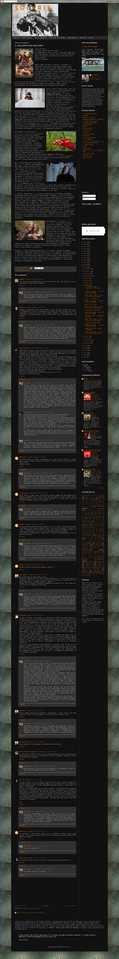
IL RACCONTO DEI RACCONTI (92, 310)
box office (98, 506)
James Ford (22, 457)
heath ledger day (97, 523)
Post (85, 196)
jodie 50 (87, 526)
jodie (102, 524)
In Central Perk (89, 413)
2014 (85, 346)
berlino (96, 501)
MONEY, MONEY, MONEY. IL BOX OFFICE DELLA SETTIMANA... (93, 296)
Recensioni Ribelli (89, 469)
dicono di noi (97, 515)
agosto (87, 278)
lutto (93, 529)
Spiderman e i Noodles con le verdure (95, 434)
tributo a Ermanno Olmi (89, 555)
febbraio (88, 341)
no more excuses (99, 533)
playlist (85, 545)
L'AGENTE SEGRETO (88, 145)
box (89, 506)
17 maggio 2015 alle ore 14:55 (35, 457)
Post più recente (20, 905)
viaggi (100, 574)
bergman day (87, 501)
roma (83, 553)
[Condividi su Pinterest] (43, 268)
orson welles (90, 538)
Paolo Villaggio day (96, 540)
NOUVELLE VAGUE (87, 155)
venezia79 (85, 571)
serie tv (90, 553)
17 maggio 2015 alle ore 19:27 (43, 292)
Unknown (21, 524)
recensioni (27, 270)
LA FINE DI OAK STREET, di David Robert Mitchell (96, 472)
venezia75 (88, 567)
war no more (85, 575)
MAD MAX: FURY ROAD (90, 304)
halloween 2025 (86, 523)
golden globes (86, 521)
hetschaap (22, 615)
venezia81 (85, 572)
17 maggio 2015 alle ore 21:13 (43, 412)
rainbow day (97, 548)
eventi (90, 518)
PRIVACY (91, 37)
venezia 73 (89, 566)
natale (83, 533)
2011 (85, 352)
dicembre (88, 269)
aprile (87, 336)
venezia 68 (100, 561)
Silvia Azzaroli (24, 348)
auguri (94, 499)
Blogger (67, 947)
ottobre (87, 273)
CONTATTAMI (83, 37)
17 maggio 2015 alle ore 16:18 (37, 493)
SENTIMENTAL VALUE (88, 153)
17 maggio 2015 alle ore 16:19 (33, 524)
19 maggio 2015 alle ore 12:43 (36, 831)
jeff (20, 780)
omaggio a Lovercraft (88, 537)
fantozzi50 (98, 518)
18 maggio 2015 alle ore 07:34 (35, 615)
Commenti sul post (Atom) (31, 908)
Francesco (84, 519)
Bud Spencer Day (93, 508)
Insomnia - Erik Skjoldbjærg (93, 380)
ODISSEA (85, 115)
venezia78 (96, 569)
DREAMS (85, 126)
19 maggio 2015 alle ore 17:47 (43, 846)
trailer (99, 553)
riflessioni (85, 551)
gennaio (87, 343)
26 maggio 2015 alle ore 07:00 (43, 869)
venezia (91, 561)
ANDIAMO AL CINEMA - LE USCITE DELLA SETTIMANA (94, 292)
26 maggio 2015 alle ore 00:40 (36, 858)
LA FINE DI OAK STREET (89, 46)
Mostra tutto (101, 488)
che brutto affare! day (91, 510)
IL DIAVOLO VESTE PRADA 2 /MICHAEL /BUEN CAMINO (91, 122)
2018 (85, 260)
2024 (85, 246)
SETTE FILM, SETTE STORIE (57, 37)
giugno (87, 282)
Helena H (22, 307)
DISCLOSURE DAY (87, 124)
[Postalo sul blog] (37, 268)
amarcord (101, 496)
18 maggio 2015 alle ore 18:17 (43, 766)
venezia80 (97, 571)
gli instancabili (96, 519)
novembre (88, 271)
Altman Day (92, 496)
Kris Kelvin (27, 292)
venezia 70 (100, 563)
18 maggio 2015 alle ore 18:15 (43, 661)
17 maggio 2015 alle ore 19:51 (43, 473)
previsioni (85, 548)
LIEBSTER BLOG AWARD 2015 (92, 323)
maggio (87, 285)
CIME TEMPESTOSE (88, 139)
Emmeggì (21, 279)
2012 (85, 350)
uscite (92, 557)
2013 (85, 348)
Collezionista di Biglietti (27, 751)
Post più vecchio (70, 905)
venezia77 (84, 569)
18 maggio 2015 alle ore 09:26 (35, 710)
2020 (85, 255)
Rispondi (22, 285)
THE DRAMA (86, 136)
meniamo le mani (96, 530)
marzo (87, 338)
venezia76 (98, 567)
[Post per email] (31, 268)
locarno (90, 527)
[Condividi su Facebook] (41, 268)
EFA (83, 518)
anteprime (101, 498)
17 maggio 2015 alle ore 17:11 (33, 565)
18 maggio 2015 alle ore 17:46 (43, 440)
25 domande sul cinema (96, 495)
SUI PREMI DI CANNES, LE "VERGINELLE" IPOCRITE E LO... (93, 288)
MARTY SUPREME (87, 157)
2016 (85, 265)
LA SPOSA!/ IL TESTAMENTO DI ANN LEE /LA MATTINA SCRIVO (93, 142)
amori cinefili (90, 498)
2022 (85, 251)
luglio (87, 280)
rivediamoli (96, 552)
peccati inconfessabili (98, 541)
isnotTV (95, 524)
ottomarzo (84, 540)
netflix (90, 533)
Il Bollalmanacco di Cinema (92, 450)
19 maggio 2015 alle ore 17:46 (43, 811)
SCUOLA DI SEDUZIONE (89, 138)
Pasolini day (85, 541)
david (96, 513)
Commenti (87, 199)
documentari (99, 516)
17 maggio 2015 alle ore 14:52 (39, 348)
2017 (85, 262)
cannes (21, 270)
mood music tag (97, 532)
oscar (98, 538)
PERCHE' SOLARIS (27, 37)
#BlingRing (84, 495)
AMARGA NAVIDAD (87, 128)
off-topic (99, 535)
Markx (85, 378)
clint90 (99, 512)
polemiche (98, 545)
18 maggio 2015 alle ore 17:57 (43, 723)
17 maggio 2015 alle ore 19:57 (43, 543)
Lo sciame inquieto (89, 392)
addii (83, 496)
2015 (85, 267)
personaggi (88, 543)
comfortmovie (23, 493)
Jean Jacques (23, 574)
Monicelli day (85, 532)
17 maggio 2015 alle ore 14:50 (34, 307)
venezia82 (95, 572)
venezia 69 (89, 563)
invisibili (85, 524)
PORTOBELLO (86, 132)
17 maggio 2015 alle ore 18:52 (37, 574)
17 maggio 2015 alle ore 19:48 (43, 383)
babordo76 (22, 710)
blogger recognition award (89, 504)
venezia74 (101, 566)
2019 (85, 258)
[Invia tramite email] (35, 268)
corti (83, 513)
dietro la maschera (87, 516)
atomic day (87, 499)
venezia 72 (100, 564)
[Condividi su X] (39, 268)
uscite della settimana (93, 558)
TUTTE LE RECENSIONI (40, 37)
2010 (85, 355)
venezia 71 (89, 564)
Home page (46, 905)
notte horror (88, 535)
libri (95, 526)
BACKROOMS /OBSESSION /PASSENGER (93, 119)
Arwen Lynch (22, 858)
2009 (85, 357)
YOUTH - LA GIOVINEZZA (91, 298)
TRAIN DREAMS (87, 148)
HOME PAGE (16, 37)
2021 (85, 253)
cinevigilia (90, 512)
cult (89, 513)
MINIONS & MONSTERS (89, 117)
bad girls (101, 499)
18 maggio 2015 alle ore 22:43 (31, 780)
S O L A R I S (32, 8)
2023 (85, 249)
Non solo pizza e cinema (91, 431)
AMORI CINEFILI (72, 37)
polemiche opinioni (87, 546)
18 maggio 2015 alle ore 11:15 (46, 751)
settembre (88, 276)
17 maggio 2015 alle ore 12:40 (33, 279)
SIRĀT (84, 146)
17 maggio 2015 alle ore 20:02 (43, 594)
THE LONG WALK (87, 130)
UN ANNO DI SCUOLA (88, 134)
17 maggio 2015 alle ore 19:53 (43, 509)
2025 (85, 244)
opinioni (100, 537)
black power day (96, 503)
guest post (98, 521)
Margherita (22, 831)
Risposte (23, 289)
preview (99, 546)
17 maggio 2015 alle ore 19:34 (43, 325)
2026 (85, 242)
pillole (98, 543)
